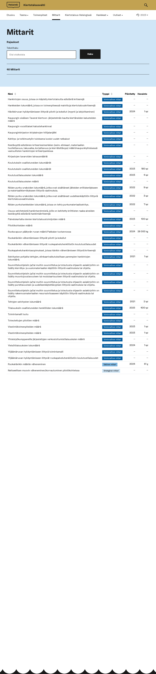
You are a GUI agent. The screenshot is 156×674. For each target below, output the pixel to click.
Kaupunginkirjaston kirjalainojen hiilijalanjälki (32, 132)
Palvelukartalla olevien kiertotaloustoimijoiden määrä (36, 219)
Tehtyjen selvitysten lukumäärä (24, 301)
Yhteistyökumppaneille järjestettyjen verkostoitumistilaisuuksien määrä (46, 339)
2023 (143, 15)
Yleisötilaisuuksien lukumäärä (24, 345)
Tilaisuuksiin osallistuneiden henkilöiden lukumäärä (35, 308)
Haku (90, 54)
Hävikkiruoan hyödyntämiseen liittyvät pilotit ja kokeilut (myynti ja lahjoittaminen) (51, 111)
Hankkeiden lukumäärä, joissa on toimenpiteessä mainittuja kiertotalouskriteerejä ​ (52, 105)
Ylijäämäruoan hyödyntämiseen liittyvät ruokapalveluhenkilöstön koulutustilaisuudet (53, 358)
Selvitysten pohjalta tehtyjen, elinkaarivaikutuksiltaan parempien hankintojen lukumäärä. (49, 258)
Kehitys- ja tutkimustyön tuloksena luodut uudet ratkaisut (39, 138)
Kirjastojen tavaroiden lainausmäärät (28, 156)
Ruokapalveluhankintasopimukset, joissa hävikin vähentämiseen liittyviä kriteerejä (52, 250)
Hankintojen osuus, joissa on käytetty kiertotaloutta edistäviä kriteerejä (46, 99)
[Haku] (146, 5)
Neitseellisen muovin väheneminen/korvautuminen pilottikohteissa (43, 370)
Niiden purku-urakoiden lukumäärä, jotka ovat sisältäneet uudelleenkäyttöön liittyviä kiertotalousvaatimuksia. (53, 197)
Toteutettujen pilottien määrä (23, 320)
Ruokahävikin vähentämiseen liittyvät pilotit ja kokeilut (37, 238)
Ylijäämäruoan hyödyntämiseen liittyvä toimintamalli (35, 351)
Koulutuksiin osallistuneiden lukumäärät (29, 162)
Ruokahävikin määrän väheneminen (27, 364)
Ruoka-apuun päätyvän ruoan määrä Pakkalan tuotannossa (39, 231)
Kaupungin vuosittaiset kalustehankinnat (30, 126)
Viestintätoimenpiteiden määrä (24, 326)
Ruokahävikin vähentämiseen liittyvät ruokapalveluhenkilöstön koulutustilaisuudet (52, 244)
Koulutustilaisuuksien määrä (23, 181)
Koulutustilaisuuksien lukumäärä (25, 175)
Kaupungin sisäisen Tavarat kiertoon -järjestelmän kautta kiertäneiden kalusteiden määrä (52, 119)
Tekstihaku (12, 48)
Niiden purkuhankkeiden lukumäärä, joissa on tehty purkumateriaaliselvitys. (48, 204)
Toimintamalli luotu (18, 314)
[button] (24, 15)
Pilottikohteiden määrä (20, 225)
